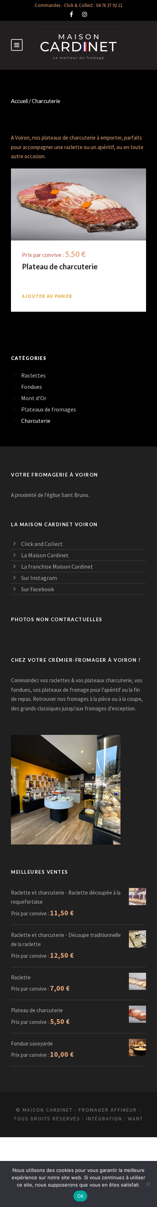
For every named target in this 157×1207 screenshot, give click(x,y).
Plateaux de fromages (48, 409)
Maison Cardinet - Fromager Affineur (80, 1110)
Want (135, 1118)
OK (80, 1196)
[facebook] (71, 14)
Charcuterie (35, 420)
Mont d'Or (33, 398)
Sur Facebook (37, 589)
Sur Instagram (39, 577)
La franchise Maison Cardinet (57, 566)
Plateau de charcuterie (59, 266)
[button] (47, 296)
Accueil (19, 101)
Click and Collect (42, 543)
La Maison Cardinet (45, 555)
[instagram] (84, 14)
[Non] (148, 1184)
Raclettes (33, 375)
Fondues (31, 386)
